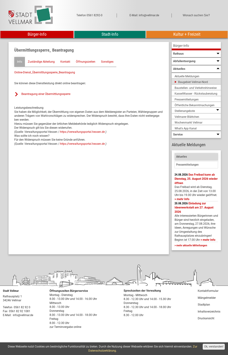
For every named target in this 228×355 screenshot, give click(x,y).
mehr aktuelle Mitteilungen (191, 245)
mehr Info (183, 199)
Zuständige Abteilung (41, 61)
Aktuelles (181, 156)
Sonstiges (107, 61)
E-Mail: (7, 315)
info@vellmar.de (23, 315)
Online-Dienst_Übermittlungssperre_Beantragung (44, 72)
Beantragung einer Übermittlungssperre (46, 94)
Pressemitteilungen (187, 164)
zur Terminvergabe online (65, 327)
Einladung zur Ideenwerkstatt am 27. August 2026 (194, 207)
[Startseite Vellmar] (34, 15)
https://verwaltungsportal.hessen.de (82, 132)
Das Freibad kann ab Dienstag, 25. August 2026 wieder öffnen (196, 179)
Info (19, 61)
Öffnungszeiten (85, 61)
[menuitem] (196, 46)
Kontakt (65, 61)
